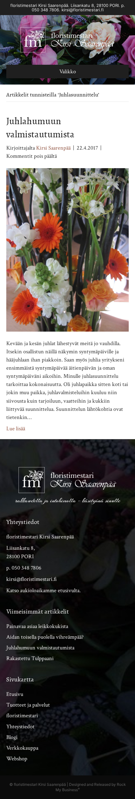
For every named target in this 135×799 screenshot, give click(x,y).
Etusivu (14, 694)
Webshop (16, 758)
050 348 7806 (45, 9)
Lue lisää (15, 428)
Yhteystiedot (20, 726)
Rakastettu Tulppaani (30, 658)
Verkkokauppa (22, 748)
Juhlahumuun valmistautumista (40, 647)
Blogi (12, 737)
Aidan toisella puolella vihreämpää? (45, 637)
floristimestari (22, 715)
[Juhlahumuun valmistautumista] (67, 249)
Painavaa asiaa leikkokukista (37, 626)
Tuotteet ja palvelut (28, 704)
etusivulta (68, 590)
